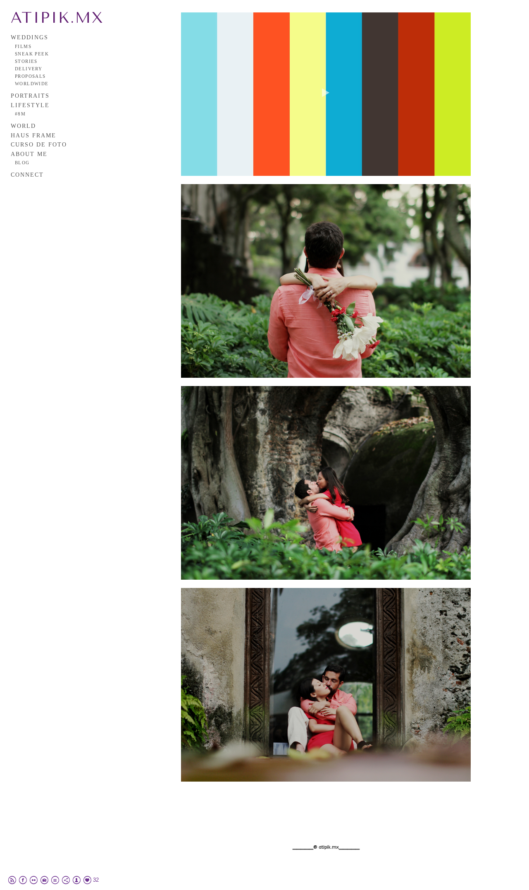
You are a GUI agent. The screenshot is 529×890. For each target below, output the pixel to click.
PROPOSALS (30, 76)
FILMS (23, 46)
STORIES (26, 61)
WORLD (23, 126)
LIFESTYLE (30, 105)
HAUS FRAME (33, 135)
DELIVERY (28, 68)
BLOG (22, 162)
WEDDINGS (29, 37)
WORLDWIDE (32, 83)
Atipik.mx (57, 17)
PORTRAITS (30, 96)
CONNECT (27, 175)
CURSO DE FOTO (39, 145)
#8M (20, 113)
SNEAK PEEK (32, 53)
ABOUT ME (29, 154)
